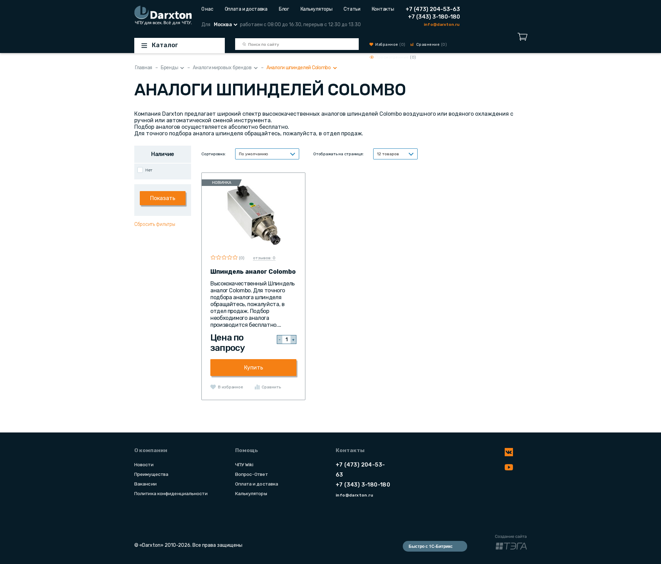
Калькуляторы (317, 9)
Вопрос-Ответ (251, 474)
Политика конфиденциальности (171, 493)
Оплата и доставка (246, 9)
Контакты (383, 9)
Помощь (246, 450)
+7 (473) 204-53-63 (433, 9)
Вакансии (145, 484)
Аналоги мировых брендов (222, 68)
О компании (150, 450)
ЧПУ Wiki (244, 464)
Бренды (169, 68)
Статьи (352, 9)
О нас (207, 9)
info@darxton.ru (442, 24)
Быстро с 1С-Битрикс (431, 546)
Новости (144, 464)
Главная (143, 68)
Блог (284, 9)
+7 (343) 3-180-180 (434, 16)
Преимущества (151, 474)
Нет (149, 170)
